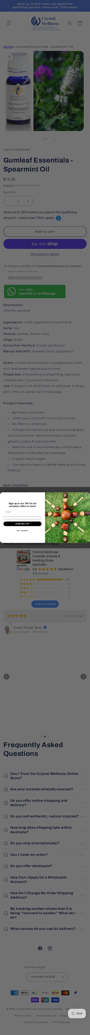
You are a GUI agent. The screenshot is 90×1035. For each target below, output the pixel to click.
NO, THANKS (22, 530)
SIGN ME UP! (22, 523)
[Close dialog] (87, 494)
